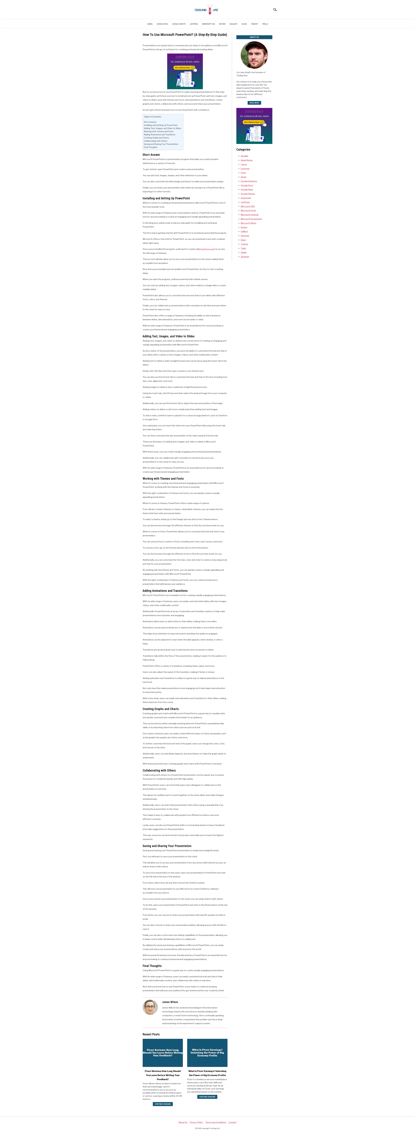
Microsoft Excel (248, 210)
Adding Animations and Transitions (159, 134)
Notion (222, 24)
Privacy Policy (196, 1122)
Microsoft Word (248, 223)
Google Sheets (178, 24)
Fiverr (243, 172)
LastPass (194, 24)
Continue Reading (163, 1104)
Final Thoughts (150, 147)
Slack (244, 24)
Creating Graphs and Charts (156, 137)
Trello (265, 24)
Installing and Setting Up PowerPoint (161, 125)
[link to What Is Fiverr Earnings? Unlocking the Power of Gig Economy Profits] (207, 1053)
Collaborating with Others (155, 141)
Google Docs (162, 24)
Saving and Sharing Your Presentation (161, 144)
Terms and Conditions (215, 1122)
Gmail (243, 177)
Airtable (244, 156)
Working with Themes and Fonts (158, 131)
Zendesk (245, 256)
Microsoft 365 (208, 24)
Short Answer (150, 122)
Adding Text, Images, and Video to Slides (162, 128)
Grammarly (246, 198)
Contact (232, 1122)
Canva (149, 24)
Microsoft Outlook (249, 214)
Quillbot (233, 24)
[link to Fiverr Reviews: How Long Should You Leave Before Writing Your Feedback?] (163, 1053)
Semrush (245, 235)
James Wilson (170, 1002)
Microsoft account (206, 249)
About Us (183, 1122)
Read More (254, 103)
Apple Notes (247, 160)
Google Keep (247, 189)
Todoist (254, 24)
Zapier (244, 252)
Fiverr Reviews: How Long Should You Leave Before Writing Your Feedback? (163, 1075)
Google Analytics (249, 181)
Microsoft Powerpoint (251, 219)
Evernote (245, 168)
